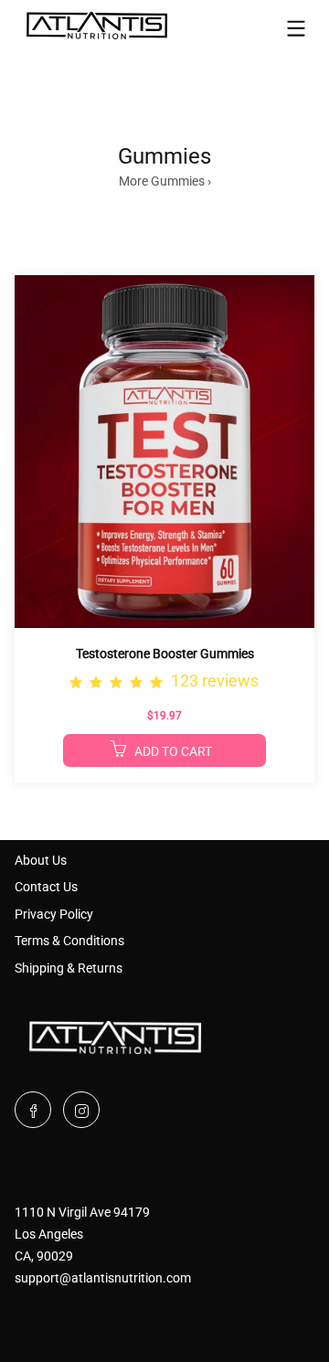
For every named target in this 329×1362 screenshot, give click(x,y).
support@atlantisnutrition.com (103, 1278)
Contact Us (46, 886)
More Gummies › (165, 181)
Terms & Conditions (69, 940)
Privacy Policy (54, 914)
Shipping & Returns (68, 968)
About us (41, 860)
